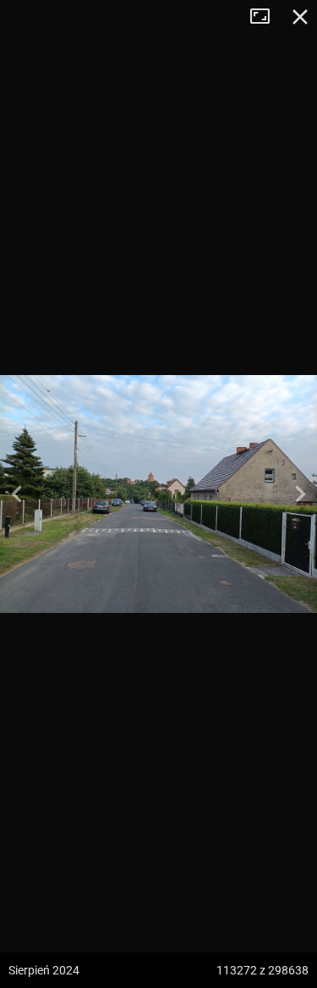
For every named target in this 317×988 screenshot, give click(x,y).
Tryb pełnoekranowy (266, 17)
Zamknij (300, 17)
